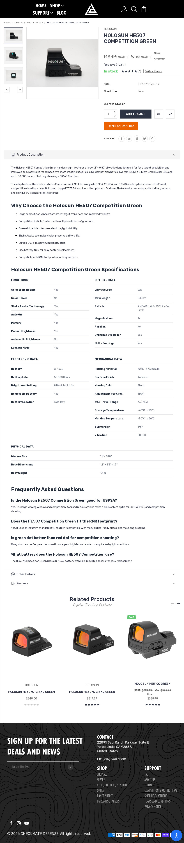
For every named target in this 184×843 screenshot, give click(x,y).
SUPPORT (41, 12)
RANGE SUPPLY (105, 795)
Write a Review (153, 71)
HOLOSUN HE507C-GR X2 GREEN (31, 692)
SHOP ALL (102, 774)
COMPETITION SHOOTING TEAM (160, 790)
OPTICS (100, 790)
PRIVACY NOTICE (152, 806)
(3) (139, 71)
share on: (110, 138)
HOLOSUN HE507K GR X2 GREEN (92, 692)
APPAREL (101, 779)
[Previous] (7, 89)
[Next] (20, 89)
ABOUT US (149, 779)
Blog (61, 12)
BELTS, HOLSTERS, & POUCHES (113, 785)
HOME (41, 5)
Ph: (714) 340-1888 (111, 759)
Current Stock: (114, 104)
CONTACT (149, 785)
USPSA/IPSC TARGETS (108, 801)
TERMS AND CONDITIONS (157, 801)
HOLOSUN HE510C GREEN (153, 683)
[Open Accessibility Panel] (176, 835)
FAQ (146, 774)
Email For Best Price (120, 126)
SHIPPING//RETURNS (155, 795)
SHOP (55, 5)
